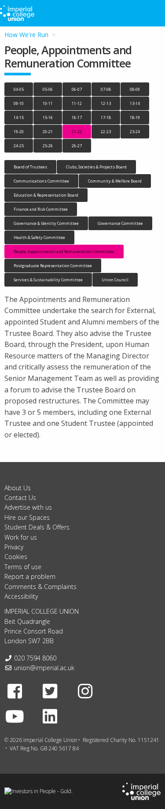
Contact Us (20, 497)
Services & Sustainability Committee (48, 280)
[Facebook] (15, 690)
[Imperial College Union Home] (141, 790)
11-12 (77, 103)
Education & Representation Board (46, 195)
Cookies (15, 556)
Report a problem (29, 576)
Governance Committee (120, 223)
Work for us (20, 537)
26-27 (77, 146)
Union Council (115, 280)
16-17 (77, 117)
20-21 (48, 131)
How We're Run (26, 34)
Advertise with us (28, 507)
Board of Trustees (30, 167)
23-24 (135, 131)
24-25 (19, 146)
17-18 (106, 117)
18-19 (135, 117)
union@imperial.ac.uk (44, 668)
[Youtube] (15, 716)
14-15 (19, 117)
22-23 (106, 131)
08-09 (135, 89)
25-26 (48, 146)
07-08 (106, 89)
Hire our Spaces (27, 517)
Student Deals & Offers (37, 527)
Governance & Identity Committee (46, 223)
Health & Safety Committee (39, 237)
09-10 (19, 103)
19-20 (19, 131)
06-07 (77, 89)
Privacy (13, 547)
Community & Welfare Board (115, 181)
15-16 (48, 117)
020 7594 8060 (35, 658)
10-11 (48, 103)
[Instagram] (85, 690)
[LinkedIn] (50, 716)
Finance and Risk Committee (41, 209)
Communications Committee (41, 181)
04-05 (19, 89)
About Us (17, 488)
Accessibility (21, 596)
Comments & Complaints (40, 586)
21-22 (77, 131)
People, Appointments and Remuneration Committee (64, 251)
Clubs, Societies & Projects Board (96, 167)
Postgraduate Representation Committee (53, 265)
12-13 (106, 103)
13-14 (135, 103)
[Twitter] (50, 690)
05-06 (48, 89)
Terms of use (22, 567)
